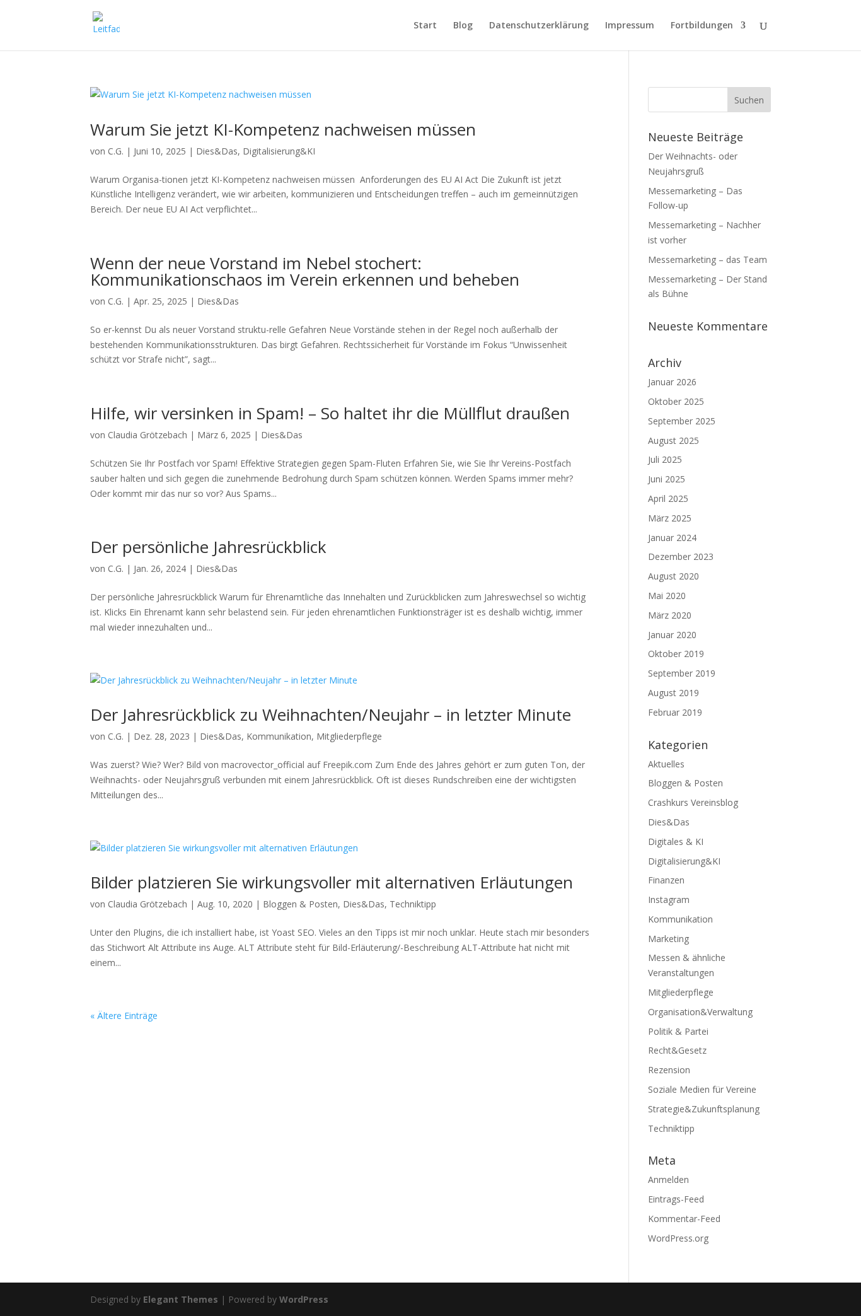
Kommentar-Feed (684, 1219)
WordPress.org (678, 1238)
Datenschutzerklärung (539, 26)
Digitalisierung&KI (279, 151)
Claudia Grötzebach (147, 435)
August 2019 (673, 693)
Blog (463, 26)
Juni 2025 (666, 479)
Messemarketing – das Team (707, 259)
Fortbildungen (702, 26)
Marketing (668, 939)
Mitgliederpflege (349, 736)
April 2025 (668, 498)
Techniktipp (413, 904)
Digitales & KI (675, 841)
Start (425, 26)
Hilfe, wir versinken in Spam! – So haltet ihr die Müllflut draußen (330, 413)
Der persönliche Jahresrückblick (208, 546)
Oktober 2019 (676, 654)
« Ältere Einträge (124, 1016)
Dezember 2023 (681, 556)
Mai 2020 (667, 596)
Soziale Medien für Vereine (702, 1089)
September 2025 (681, 421)
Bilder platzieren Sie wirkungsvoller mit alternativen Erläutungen (331, 882)
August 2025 (673, 440)
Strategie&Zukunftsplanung (704, 1109)
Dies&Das (217, 151)
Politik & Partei (678, 1031)
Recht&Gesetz (677, 1050)
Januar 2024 (672, 538)
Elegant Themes (180, 1299)
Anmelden (668, 1179)
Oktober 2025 (676, 401)
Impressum (629, 26)
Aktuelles (666, 764)
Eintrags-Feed (676, 1199)
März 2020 (669, 615)
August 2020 (673, 576)
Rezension (669, 1070)
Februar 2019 (675, 712)
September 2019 (681, 673)
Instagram (669, 899)
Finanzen (666, 880)
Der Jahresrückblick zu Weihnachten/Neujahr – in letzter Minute (330, 714)
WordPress (303, 1299)
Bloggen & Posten (300, 904)
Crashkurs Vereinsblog (693, 802)
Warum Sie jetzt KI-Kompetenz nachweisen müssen (283, 129)
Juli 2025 (665, 459)
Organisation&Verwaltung (700, 1012)
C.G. (116, 151)
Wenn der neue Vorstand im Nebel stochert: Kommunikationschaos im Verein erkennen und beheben (304, 271)
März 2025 (669, 518)
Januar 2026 (672, 382)
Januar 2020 (672, 635)
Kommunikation (278, 736)
